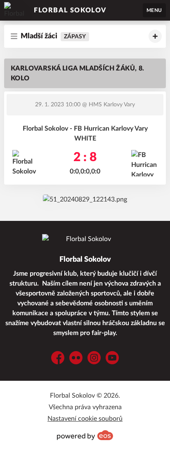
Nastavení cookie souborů (85, 418)
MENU (154, 10)
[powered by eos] (85, 435)
